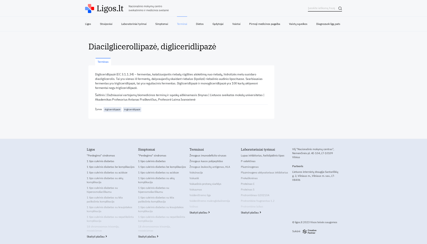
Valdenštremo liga (200, 195)
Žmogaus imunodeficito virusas (207, 155)
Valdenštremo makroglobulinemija (209, 200)
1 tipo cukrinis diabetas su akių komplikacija (105, 180)
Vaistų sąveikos (298, 24)
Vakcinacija (196, 172)
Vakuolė (194, 178)
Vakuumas (195, 189)
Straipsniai (106, 24)
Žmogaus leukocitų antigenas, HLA (209, 166)
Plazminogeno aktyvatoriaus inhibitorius (264, 172)
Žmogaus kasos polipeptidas (206, 161)
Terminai (182, 24)
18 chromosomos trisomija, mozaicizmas (103, 228)
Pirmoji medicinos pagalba (264, 24)
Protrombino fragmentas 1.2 (258, 200)
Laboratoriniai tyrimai (134, 24)
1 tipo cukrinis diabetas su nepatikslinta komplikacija (110, 218)
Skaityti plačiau (96, 236)
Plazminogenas (250, 166)
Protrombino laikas (252, 206)
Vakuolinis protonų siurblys (205, 183)
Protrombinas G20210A (255, 195)
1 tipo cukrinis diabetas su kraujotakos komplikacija (109, 209)
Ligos (88, 24)
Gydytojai (218, 24)
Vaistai (236, 24)
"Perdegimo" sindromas (101, 155)
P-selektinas (248, 161)
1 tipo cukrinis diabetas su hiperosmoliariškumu (102, 189)
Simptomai (161, 24)
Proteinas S (247, 189)
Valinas (193, 206)
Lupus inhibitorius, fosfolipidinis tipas (262, 155)
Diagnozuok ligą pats (328, 24)
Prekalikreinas (249, 178)
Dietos (200, 24)
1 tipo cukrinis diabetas (100, 161)
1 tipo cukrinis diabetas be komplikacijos (110, 166)
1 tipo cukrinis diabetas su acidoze (107, 172)
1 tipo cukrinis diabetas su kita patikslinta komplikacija (105, 199)
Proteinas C (248, 183)
